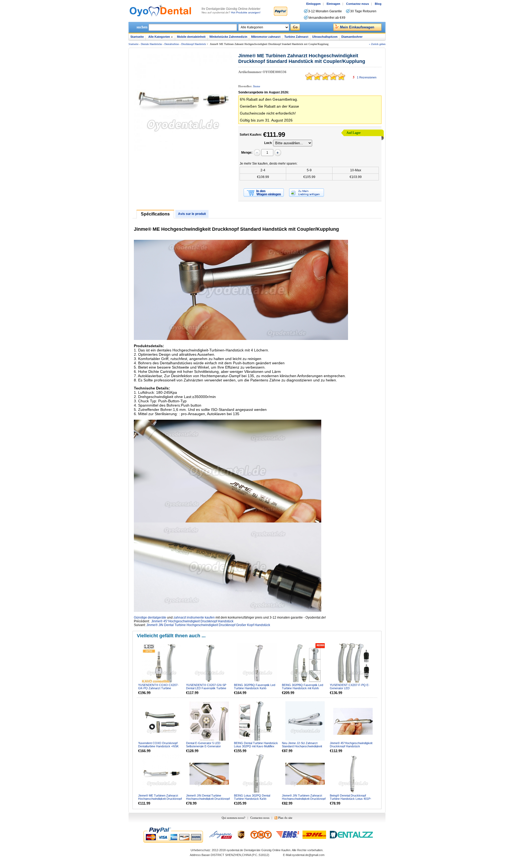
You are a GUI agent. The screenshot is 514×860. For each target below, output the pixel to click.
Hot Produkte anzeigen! (245, 12)
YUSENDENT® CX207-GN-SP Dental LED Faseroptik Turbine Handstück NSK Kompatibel (206, 688)
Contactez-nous (357, 3)
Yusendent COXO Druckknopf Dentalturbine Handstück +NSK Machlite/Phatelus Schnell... (158, 746)
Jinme (256, 86)
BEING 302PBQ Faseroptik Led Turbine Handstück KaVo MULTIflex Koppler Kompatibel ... (255, 688)
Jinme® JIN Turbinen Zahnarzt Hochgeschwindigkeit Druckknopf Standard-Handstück (304, 799)
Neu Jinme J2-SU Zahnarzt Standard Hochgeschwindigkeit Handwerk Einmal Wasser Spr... (302, 746)
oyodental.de (234, 850)
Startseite (137, 36)
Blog (378, 3)
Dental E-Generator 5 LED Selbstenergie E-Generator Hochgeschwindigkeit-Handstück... (208, 746)
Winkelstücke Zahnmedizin (228, 36)
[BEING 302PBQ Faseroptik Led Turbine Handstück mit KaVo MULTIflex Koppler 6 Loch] (305, 663)
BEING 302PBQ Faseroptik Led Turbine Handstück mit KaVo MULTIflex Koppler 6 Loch (302, 688)
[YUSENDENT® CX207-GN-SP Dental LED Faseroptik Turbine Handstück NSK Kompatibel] (209, 663)
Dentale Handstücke (151, 44)
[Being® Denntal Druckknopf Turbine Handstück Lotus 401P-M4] (353, 774)
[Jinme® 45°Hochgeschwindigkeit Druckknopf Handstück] (353, 721)
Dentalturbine (171, 44)
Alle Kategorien (159, 36)
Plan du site (285, 817)
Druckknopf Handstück (194, 44)
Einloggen (313, 3)
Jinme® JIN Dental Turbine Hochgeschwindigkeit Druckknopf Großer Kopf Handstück (208, 625)
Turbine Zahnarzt (296, 36)
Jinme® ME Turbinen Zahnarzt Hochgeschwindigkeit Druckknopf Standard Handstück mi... (160, 799)
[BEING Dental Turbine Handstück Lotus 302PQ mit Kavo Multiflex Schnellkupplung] (257, 721)
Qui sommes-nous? (233, 817)
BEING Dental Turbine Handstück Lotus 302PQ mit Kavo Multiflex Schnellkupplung (256, 746)
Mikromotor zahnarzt (266, 36)
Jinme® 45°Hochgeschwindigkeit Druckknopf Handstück (192, 621)
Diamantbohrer (351, 36)
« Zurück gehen (377, 44)
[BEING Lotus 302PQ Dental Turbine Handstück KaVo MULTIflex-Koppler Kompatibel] (257, 774)
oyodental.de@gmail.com (308, 855)
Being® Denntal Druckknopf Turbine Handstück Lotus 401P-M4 (350, 799)
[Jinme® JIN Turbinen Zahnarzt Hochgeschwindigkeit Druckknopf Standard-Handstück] (305, 774)
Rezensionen (366, 77)
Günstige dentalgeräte (150, 617)
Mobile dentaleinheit (191, 36)
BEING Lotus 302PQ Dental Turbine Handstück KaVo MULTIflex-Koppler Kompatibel (253, 799)
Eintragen (333, 3)
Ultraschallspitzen (325, 36)
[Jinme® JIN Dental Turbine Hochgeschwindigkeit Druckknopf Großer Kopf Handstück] (209, 774)
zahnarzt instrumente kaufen (194, 617)
